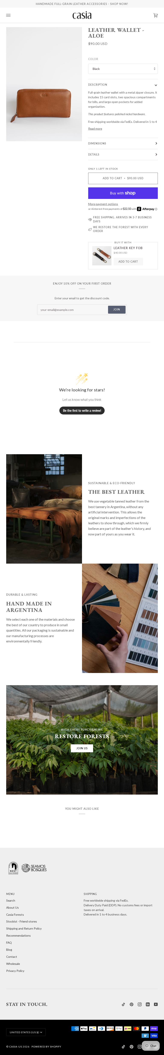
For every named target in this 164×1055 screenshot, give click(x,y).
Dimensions (97, 143)
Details (94, 154)
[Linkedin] (148, 1004)
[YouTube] (156, 1004)
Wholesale (13, 963)
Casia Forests (15, 914)
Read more (95, 128)
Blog (9, 949)
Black (96, 69)
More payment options (103, 204)
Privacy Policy (15, 971)
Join (116, 309)
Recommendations (18, 935)
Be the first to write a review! (82, 410)
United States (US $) (24, 1032)
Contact (11, 956)
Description (97, 84)
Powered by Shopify (46, 1046)
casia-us (15, 1046)
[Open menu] (12, 15)
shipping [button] (90, 893)
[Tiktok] (123, 1004)
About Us (12, 907)
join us (82, 748)
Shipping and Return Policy (24, 928)
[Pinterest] (131, 1004)
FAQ (9, 942)
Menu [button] (10, 893)
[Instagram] (140, 1004)
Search (10, 900)
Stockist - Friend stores (21, 921)
